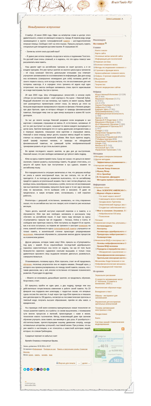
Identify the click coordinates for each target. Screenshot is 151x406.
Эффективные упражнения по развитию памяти (120, 162)
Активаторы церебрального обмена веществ (118, 232)
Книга (97, 318)
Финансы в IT (101, 146)
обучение (27, 264)
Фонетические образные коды (108, 288)
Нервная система (103, 62)
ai (96, 101)
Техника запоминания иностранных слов (104, 309)
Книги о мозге (101, 50)
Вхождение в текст (103, 292)
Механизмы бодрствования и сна (109, 261)
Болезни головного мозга (106, 65)
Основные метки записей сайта (109, 56)
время (31, 355)
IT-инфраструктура (103, 139)
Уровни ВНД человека (107, 246)
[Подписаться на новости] (123, 330)
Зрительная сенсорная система (112, 258)
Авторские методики (104, 166)
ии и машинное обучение (107, 124)
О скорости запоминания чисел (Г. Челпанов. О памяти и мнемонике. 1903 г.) (108, 281)
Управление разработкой (106, 137)
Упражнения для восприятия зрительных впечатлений (107, 303)
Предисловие (101, 314)
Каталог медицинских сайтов (107, 87)
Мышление (100, 79)
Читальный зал (102, 148)
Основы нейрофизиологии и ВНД (113, 243)
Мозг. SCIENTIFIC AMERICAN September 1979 (118, 190)
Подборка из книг (50, 349)
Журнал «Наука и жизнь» (108, 193)
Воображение (101, 82)
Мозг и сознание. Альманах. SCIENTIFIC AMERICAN (121, 211)
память (37, 355)
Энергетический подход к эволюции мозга (117, 205)
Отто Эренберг (104, 174)
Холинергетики (104, 237)
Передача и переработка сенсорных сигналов (119, 249)
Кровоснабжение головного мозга (110, 73)
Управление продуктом (105, 133)
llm (96, 103)
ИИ (96, 97)
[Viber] (41, 369)
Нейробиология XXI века (110, 214)
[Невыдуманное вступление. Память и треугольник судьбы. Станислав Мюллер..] (105, 6)
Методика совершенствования (108, 157)
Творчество (100, 84)
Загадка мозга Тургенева (110, 202)
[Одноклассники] (31, 369)
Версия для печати (67, 363)
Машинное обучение (104, 99)
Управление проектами (105, 150)
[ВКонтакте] (28, 369)
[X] (38, 369)
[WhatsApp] (44, 369)
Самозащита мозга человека (111, 199)
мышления (28, 234)
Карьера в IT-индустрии (105, 120)
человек (44, 355)
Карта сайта (100, 53)
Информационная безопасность (109, 114)
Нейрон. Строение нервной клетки (110, 76)
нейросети (100, 107)
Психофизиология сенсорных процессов (116, 255)
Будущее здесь (102, 109)
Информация (37, 349)
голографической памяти (65, 229)
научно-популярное (104, 105)
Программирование (104, 112)
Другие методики (102, 159)
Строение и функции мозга (107, 70)
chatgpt (98, 131)
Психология (104, 217)
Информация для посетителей (108, 59)
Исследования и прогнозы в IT (109, 126)
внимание (83, 226)
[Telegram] (34, 369)
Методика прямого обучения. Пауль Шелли (117, 180)
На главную (98, 43)
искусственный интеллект (106, 95)
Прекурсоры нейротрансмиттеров (113, 234)
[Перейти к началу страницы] (26, 382)
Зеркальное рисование (105, 275)
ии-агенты (100, 135)
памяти (66, 41)
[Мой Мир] (47, 369)
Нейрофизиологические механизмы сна (112, 264)
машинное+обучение (104, 122)
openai (98, 118)
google (98, 143)
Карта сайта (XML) (30, 385)
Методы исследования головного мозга (112, 67)
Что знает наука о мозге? (110, 196)
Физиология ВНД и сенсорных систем (111, 240)
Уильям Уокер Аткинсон (108, 168)
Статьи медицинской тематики (108, 267)
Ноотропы (102, 229)
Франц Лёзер (103, 171)
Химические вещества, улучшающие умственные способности (122, 223)
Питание (99, 220)
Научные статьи (102, 187)
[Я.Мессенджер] (24, 369)
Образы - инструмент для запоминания (106, 297)
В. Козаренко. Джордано (108, 177)
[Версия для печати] (57, 363)
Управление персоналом (106, 141)
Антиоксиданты (104, 226)
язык (50, 355)
